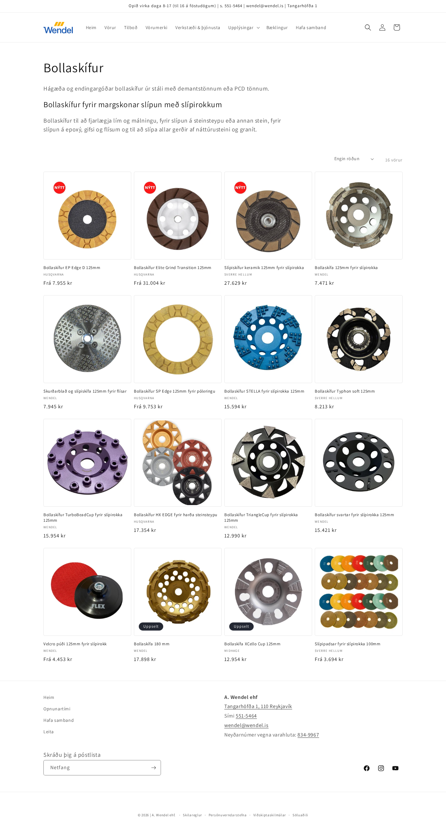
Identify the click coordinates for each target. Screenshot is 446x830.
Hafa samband (58, 720)
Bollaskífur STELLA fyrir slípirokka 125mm (264, 391)
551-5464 (246, 715)
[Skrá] (153, 767)
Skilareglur (192, 815)
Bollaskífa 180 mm (151, 644)
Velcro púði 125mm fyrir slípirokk (75, 644)
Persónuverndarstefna (228, 815)
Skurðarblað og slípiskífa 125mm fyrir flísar (84, 391)
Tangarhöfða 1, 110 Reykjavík (258, 706)
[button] (243, 27)
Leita (48, 732)
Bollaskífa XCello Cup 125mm (252, 644)
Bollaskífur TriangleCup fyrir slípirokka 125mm (261, 517)
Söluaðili (300, 815)
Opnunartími (57, 709)
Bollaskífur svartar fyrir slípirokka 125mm (354, 514)
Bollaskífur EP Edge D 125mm (71, 267)
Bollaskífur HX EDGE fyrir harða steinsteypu (175, 514)
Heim (48, 697)
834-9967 (308, 734)
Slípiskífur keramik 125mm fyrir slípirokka (264, 267)
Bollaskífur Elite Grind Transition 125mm (173, 267)
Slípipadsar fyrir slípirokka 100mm (347, 644)
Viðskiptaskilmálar (269, 815)
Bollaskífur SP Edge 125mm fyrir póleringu (174, 391)
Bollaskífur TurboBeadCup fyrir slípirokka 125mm (83, 517)
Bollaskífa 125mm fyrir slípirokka (346, 267)
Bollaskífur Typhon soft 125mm (345, 391)
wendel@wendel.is (246, 725)
